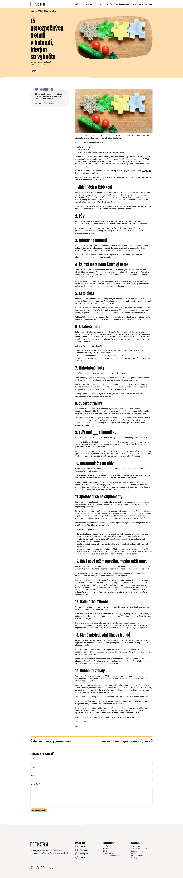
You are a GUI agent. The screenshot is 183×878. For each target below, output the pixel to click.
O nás (109, 4)
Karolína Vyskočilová (48, 868)
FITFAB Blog (43, 11)
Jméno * (33, 759)
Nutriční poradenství (139, 849)
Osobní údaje (108, 853)
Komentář (35, 784)
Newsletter (135, 846)
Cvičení (77, 4)
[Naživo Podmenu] (94, 4)
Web (32, 776)
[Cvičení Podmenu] (82, 4)
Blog (134, 4)
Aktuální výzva (137, 856)
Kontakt (149, 4)
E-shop (101, 4)
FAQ (141, 4)
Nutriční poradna (122, 4)
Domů (32, 11)
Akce (133, 853)
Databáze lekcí (137, 851)
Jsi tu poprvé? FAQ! (111, 856)
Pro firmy (134, 858)
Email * (33, 767)
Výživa (53, 11)
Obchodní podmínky (111, 851)
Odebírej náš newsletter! (45, 103)
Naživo (89, 4)
